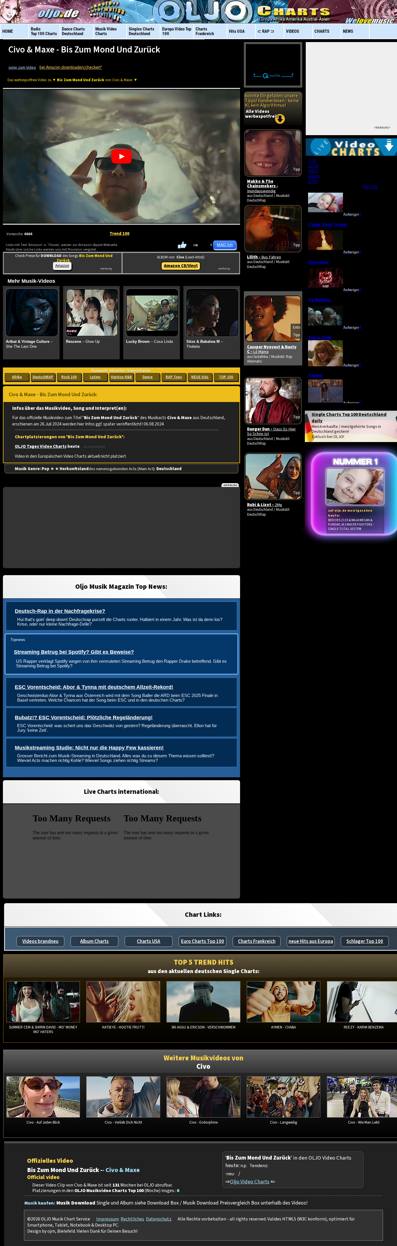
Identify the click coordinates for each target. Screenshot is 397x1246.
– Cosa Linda (149, 341)
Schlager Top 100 (364, 941)
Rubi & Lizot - (264, 505)
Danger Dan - (271, 431)
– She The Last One (29, 344)
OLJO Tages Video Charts (41, 446)
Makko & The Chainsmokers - (262, 186)
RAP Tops (174, 377)
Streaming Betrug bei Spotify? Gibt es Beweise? (74, 652)
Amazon (62, 265)
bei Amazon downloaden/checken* (71, 67)
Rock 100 (69, 377)
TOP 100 (226, 377)
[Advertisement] (121, 527)
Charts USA (148, 941)
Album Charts (94, 941)
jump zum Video (22, 67)
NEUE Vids (199, 377)
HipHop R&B (121, 377)
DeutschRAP (43, 377)
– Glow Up (83, 341)
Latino (95, 377)
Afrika (17, 377)
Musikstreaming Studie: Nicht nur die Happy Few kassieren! (89, 748)
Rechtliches (132, 1219)
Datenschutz (158, 1219)
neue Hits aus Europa (311, 941)
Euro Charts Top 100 (202, 941)
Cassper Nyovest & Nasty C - (271, 349)
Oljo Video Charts (249, 1181)
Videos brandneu (40, 941)
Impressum (107, 1219)
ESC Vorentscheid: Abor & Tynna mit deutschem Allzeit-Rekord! (94, 687)
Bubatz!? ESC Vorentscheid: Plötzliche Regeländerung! (84, 717)
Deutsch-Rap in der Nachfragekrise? (60, 611)
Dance (147, 377)
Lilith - (264, 257)
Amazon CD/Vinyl (181, 266)
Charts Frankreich (257, 941)
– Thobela (204, 344)
